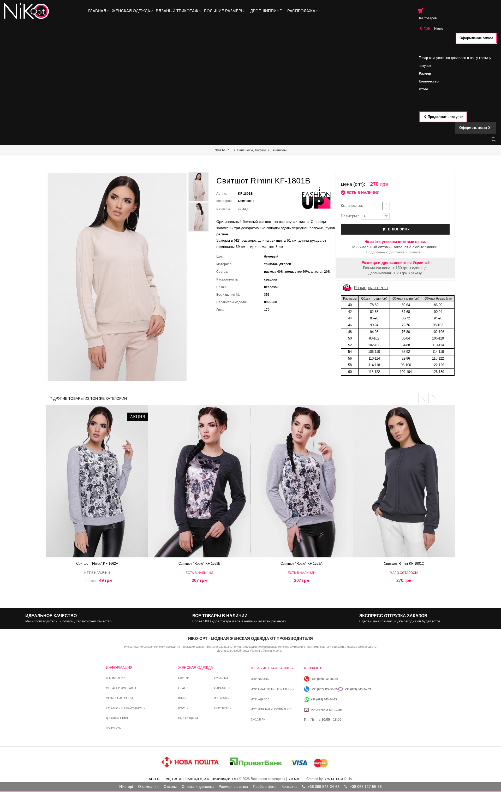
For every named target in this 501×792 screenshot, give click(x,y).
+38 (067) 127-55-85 (325, 689)
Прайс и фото (265, 786)
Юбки (182, 698)
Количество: (353, 205)
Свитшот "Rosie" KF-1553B (199, 563)
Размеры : (224, 209)
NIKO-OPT (222, 150)
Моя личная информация (270, 709)
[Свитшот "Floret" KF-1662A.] (97, 481)
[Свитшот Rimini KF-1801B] (198, 217)
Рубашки (221, 678)
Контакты (114, 728)
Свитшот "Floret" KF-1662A (97, 563)
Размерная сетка (371, 287)
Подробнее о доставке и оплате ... (395, 252)
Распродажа (188, 718)
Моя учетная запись (271, 668)
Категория (224, 201)
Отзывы (170, 786)
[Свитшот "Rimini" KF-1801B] (198, 187)
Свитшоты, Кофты (251, 150)
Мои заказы (260, 679)
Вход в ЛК (257, 719)
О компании (116, 678)
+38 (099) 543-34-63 (325, 679)
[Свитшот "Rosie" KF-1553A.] (301, 481)
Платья (183, 688)
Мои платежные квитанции (272, 689)
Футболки (222, 698)
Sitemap (294, 779)
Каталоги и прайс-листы (125, 708)
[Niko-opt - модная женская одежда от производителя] (28, 11)
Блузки (183, 678)
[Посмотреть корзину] (421, 10)
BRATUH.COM (333, 779)
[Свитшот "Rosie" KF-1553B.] (199, 481)
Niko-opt (126, 786)
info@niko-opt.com (326, 709)
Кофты (183, 708)
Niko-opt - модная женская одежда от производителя (193, 779)
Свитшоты (279, 150)
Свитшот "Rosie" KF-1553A (302, 563)
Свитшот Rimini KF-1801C (404, 563)
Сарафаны (222, 688)
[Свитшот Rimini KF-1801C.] (404, 481)
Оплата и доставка (121, 688)
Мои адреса (259, 699)
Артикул (222, 193)
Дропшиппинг (117, 718)
